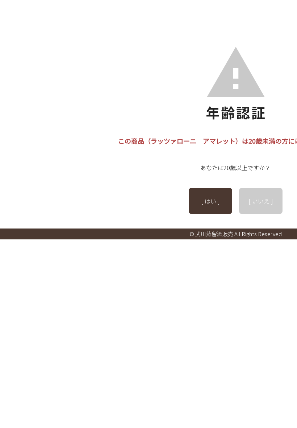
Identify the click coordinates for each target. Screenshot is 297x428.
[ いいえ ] (260, 201)
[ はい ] (210, 201)
